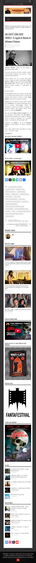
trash (13, 211)
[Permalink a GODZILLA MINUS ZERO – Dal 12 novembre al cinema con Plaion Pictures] (7, 510)
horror (8, 194)
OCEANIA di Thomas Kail (17, 494)
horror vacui (14, 194)
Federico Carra (20, 189)
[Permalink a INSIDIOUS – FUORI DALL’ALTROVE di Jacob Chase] (7, 492)
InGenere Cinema (15, 44)
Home (8, 26)
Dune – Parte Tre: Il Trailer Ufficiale (20, 533)
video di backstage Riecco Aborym (14, 213)
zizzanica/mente (10, 216)
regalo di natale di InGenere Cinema (15, 206)
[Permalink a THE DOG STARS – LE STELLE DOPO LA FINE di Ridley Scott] (7, 479)
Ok (18, 560)
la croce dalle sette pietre (13, 201)
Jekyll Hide (17, 196)
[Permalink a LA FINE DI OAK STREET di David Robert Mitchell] (7, 473)
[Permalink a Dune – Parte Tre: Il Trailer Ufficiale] (7, 537)
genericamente (21, 191)
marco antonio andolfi (11, 203)
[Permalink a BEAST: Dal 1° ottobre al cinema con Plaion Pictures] (7, 518)
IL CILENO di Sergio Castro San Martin (21, 482)
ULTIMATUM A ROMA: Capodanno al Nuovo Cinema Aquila (17, 224)
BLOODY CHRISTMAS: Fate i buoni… (18, 220)
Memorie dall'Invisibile (22, 26)
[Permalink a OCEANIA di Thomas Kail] (7, 498)
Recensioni (13, 26)
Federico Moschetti (11, 191)
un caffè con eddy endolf (23, 211)
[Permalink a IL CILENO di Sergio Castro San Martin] (7, 486)
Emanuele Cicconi (10, 189)
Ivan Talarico (9, 196)
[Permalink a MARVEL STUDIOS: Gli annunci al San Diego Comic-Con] (7, 524)
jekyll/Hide (22, 199)
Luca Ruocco (25, 201)
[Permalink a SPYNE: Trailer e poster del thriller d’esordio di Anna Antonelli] (18, 307)
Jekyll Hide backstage (11, 199)
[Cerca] (29, 1)
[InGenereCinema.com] (18, 12)
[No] (34, 557)
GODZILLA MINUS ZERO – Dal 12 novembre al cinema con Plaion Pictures (20, 508)
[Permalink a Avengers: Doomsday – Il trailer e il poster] (7, 531)
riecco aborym (9, 208)
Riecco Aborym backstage (21, 208)
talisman (8, 211)
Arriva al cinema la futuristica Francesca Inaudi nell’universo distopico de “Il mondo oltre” (17, 287)
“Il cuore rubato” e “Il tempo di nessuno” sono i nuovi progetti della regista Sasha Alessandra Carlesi (18, 263)
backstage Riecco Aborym (15, 186)
